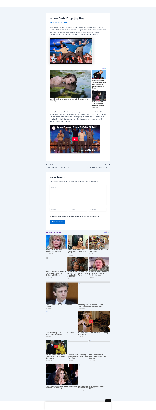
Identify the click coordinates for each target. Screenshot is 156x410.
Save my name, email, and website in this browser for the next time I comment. (75, 216)
